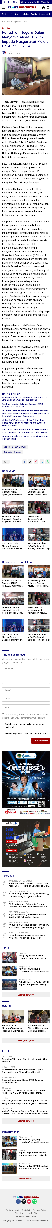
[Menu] (4, 7)
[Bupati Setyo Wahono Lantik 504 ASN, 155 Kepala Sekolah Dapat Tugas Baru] (9, 1154)
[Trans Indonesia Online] (21, 8)
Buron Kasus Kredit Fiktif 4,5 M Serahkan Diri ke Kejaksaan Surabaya (38, 1028)
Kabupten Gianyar (12, 452)
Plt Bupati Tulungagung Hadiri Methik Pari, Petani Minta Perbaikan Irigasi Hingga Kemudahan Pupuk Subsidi (29, 926)
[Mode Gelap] (43, 7)
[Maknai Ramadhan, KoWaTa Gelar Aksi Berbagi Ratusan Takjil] (39, 534)
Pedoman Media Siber (26, 1216)
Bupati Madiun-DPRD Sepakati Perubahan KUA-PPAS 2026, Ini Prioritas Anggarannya (33, 1167)
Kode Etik (32, 1213)
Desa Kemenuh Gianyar (15, 446)
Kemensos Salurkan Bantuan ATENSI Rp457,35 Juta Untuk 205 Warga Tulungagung (24, 398)
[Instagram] (29, 1201)
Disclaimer (20, 1213)
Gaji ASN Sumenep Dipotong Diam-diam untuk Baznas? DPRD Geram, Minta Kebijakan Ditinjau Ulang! (25, 1112)
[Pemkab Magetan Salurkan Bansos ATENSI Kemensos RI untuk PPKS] (39, 480)
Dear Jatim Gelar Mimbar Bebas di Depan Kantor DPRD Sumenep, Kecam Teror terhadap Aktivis (26, 430)
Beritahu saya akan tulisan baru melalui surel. (26, 733)
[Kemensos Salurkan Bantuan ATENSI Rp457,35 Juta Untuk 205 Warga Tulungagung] (13, 480)
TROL (10, 51)
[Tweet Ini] (30, 461)
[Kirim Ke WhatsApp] (47, 461)
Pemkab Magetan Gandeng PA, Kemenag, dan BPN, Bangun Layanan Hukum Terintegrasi (29, 895)
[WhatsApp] (34, 1201)
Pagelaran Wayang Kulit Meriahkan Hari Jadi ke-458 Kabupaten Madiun (28, 915)
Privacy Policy (39, 1210)
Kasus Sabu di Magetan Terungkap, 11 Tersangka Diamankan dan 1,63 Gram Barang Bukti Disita (13, 1028)
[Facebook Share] (24, 461)
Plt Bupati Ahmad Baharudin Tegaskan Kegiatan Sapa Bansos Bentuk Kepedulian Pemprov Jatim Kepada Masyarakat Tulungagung (25, 413)
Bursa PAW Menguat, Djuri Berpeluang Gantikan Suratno (25, 1060)
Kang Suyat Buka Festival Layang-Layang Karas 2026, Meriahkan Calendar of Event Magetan (29, 884)
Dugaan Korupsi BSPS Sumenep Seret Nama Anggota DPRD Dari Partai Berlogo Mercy (23, 1091)
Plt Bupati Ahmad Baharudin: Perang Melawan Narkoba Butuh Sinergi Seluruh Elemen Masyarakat (28, 905)
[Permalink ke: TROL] (4, 52)
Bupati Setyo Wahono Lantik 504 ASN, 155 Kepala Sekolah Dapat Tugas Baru (33, 1154)
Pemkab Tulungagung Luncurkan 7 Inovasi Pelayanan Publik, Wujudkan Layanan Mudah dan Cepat (34, 970)
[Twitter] (23, 1201)
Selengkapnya (25, 994)
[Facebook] (18, 1201)
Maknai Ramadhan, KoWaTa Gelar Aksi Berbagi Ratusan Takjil (25, 437)
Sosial (9, 27)
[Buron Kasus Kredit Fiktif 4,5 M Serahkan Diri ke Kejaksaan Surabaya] (39, 1016)
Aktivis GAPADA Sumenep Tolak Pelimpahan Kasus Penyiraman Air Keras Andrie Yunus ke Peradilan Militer (23, 423)
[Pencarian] (48, 7)
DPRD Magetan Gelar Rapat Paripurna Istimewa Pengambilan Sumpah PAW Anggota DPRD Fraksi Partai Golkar (25, 1102)
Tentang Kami (12, 1210)
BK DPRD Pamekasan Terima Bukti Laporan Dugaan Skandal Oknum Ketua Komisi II (23, 1070)
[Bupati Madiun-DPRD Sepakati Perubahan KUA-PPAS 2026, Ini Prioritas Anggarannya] (9, 1168)
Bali (4, 27)
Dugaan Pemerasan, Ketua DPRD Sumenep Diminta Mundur (22, 1081)
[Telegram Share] (42, 461)
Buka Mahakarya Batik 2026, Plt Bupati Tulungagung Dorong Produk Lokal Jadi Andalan (34, 983)
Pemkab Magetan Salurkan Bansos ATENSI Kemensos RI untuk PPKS (22, 405)
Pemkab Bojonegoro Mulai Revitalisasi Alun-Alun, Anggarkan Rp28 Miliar (27, 936)
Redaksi (26, 1210)
